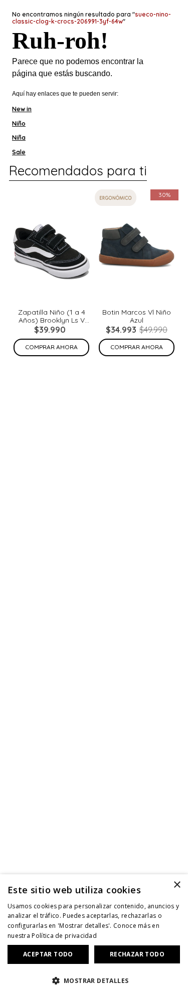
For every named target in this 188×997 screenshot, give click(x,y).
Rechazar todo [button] (137, 954)
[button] (94, 979)
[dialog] (94, 935)
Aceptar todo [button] (48, 954)
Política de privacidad (64, 935)
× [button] (176, 885)
